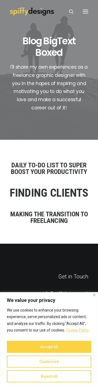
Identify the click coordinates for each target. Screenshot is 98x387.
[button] (85, 11)
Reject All (49, 376)
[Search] (69, 11)
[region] (49, 339)
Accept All (49, 347)
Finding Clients (49, 193)
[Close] (94, 294)
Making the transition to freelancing (49, 217)
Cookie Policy (77, 330)
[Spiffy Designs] (32, 11)
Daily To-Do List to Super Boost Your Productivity (49, 168)
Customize (49, 361)
